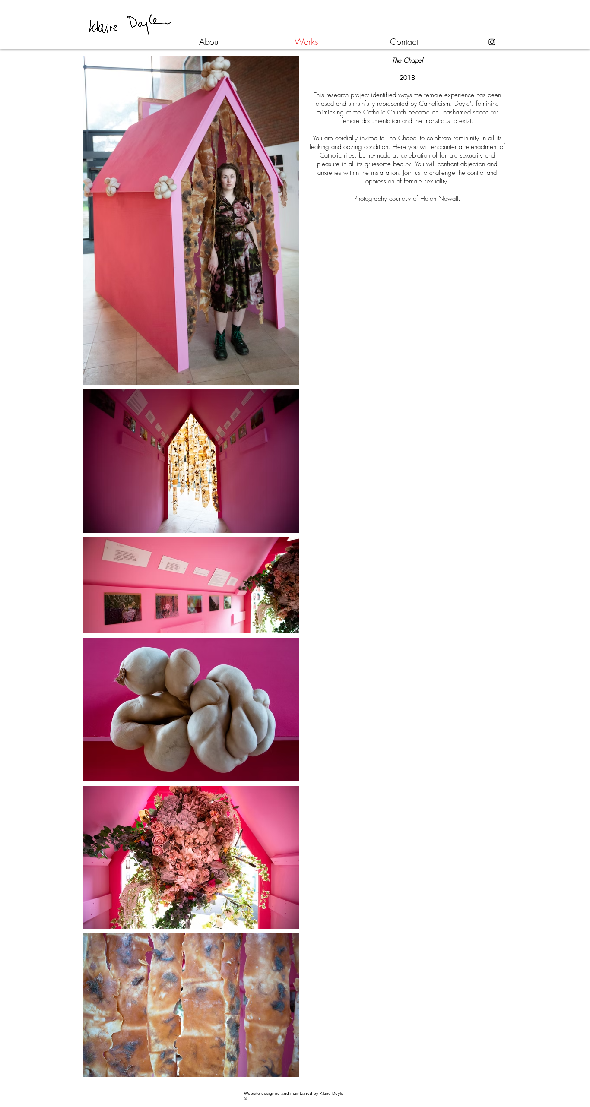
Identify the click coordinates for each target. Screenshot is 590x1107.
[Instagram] (492, 42)
